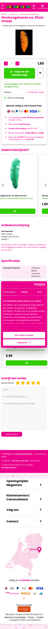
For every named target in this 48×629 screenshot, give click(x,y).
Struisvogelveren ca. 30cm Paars (19, 195)
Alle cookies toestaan (24, 335)
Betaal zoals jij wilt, (26, 133)
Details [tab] (24, 292)
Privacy (31, 617)
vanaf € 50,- (23, 128)
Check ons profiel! (24, 605)
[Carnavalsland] (18, 7)
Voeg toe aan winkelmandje (20, 73)
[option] (24, 42)
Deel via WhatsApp (16, 98)
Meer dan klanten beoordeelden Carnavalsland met (26, 138)
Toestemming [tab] (9, 292)
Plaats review (12, 434)
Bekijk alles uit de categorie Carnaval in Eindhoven (24, 25)
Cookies (40, 617)
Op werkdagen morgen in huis (26, 118)
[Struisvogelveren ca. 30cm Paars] (24, 174)
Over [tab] (39, 292)
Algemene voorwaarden (15, 617)
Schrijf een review (36, 92)
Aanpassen (23, 342)
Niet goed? (19, 124)
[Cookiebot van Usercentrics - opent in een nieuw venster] (34, 285)
